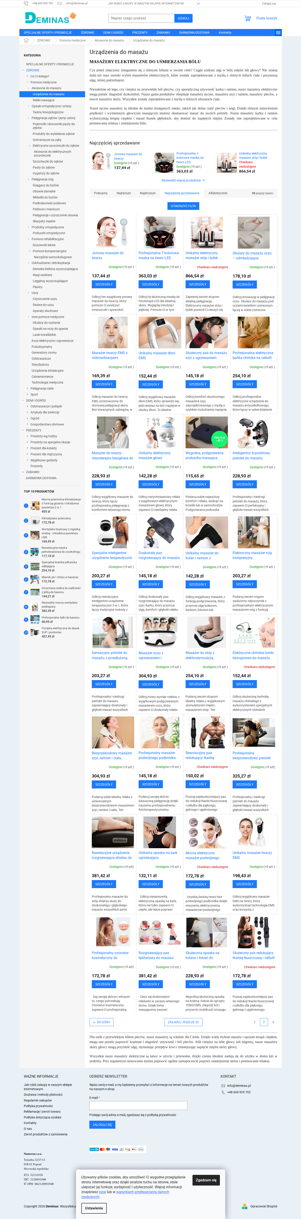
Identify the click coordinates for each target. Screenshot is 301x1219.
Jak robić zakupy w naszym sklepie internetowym (146, 3)
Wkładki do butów (45, 197)
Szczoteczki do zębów (48, 161)
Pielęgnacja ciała (42, 388)
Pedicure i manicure (46, 209)
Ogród (35, 418)
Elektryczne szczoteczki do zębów (56, 145)
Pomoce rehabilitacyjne (48, 239)
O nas (28, 1128)
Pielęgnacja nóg (42, 179)
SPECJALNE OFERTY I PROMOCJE (50, 64)
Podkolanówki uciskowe (49, 203)
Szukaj (183, 18)
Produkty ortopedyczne (48, 227)
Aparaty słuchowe (45, 311)
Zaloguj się (102, 1124)
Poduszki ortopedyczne (49, 233)
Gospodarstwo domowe (47, 424)
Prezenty (37, 466)
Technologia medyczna (47, 382)
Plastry (38, 287)
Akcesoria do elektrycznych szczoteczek (52, 153)
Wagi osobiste (42, 275)
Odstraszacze (41, 358)
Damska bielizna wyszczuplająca (55, 269)
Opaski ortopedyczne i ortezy (52, 106)
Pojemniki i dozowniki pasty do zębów (54, 126)
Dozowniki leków (44, 245)
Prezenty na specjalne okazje (50, 442)
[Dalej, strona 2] (264, 1022)
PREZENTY (33, 430)
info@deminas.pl (239, 1085)
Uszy (35, 293)
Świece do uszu (43, 305)
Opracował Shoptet (263, 1206)
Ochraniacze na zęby (47, 140)
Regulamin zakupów (38, 1100)
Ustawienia (94, 1208)
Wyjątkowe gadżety (44, 460)
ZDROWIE (32, 70)
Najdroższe (148, 193)
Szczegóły (104, 284)
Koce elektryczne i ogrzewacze (53, 340)
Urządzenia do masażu (48, 94)
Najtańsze (124, 193)
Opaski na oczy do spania (50, 328)
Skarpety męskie (44, 221)
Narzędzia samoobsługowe (53, 257)
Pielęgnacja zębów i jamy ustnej (53, 118)
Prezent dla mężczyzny (46, 454)
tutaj (102, 1192)
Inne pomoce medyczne (48, 317)
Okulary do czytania (46, 322)
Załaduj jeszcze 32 (183, 1022)
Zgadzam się (206, 1180)
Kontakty (30, 1123)
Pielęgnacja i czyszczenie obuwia (55, 215)
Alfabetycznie (218, 193)
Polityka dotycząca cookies (42, 1117)
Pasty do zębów (44, 167)
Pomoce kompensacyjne (49, 251)
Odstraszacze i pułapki (46, 406)
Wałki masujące (43, 100)
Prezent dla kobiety (44, 448)
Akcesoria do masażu (46, 88)
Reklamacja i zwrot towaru (42, 1111)
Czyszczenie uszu (45, 299)
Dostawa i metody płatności (43, 1094)
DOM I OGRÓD (36, 400)
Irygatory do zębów (46, 173)
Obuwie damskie (44, 191)
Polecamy (101, 193)
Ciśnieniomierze (42, 376)
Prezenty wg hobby (44, 436)
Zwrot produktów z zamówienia (46, 1134)
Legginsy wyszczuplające (50, 281)
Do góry (103, 1022)
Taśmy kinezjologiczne (48, 112)
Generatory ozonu (44, 352)
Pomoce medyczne (44, 82)
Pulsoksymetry (42, 347)
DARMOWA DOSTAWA (41, 478)
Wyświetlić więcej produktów (181, 180)
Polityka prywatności (38, 1106)
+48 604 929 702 (239, 1092)
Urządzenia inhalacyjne (47, 370)
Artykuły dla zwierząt (45, 412)
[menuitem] (47, 32)
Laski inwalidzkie (44, 334)
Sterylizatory (40, 364)
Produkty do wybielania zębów (54, 134)
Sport (34, 394)
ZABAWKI (32, 472)
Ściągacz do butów (46, 185)
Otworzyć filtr (183, 206)
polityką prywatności (161, 1115)
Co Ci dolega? (40, 76)
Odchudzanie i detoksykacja (51, 263)
